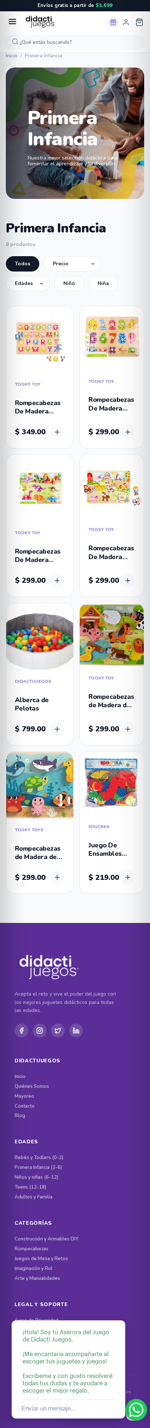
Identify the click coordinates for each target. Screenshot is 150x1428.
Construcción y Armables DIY (46, 1239)
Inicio (11, 56)
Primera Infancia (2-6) (38, 1167)
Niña (103, 283)
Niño (69, 283)
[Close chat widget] (119, 1312)
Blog (20, 1116)
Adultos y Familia (33, 1197)
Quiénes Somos (32, 1086)
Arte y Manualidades (37, 1278)
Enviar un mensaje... (48, 1408)
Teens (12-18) (30, 1187)
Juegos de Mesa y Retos (41, 1259)
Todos (22, 263)
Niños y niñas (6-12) (36, 1177)
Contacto (25, 1106)
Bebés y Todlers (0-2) (39, 1158)
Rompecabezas (31, 1249)
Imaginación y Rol (33, 1268)
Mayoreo (24, 1096)
